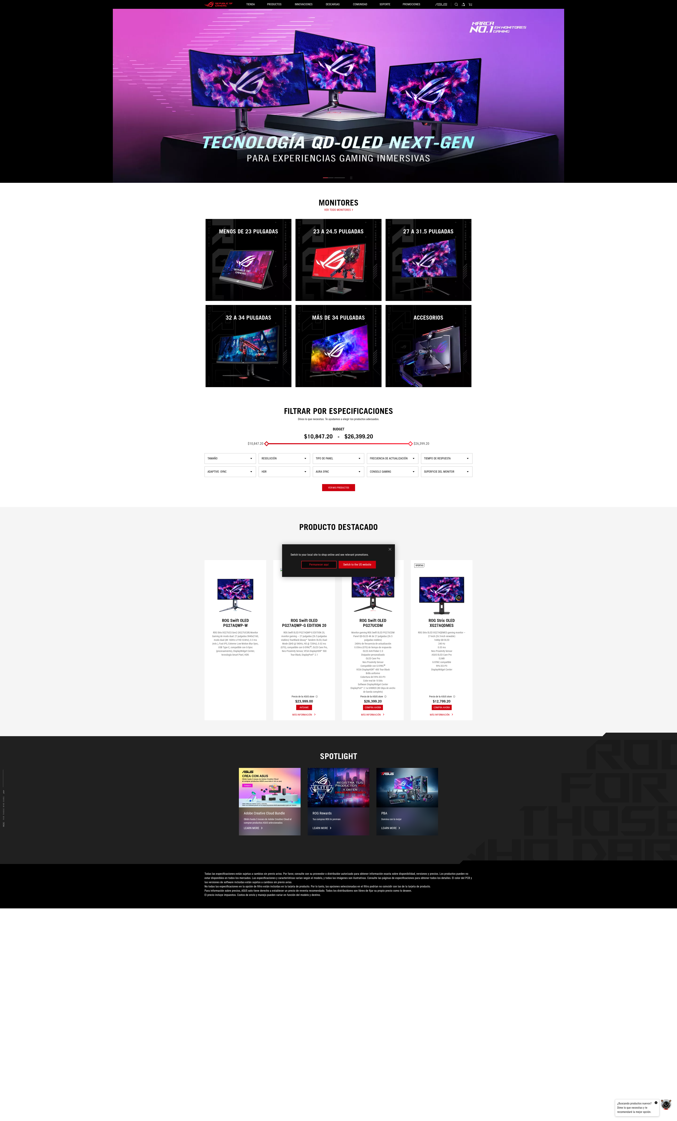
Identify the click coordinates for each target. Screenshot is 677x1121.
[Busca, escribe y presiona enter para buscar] (456, 4)
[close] (390, 549)
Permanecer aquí (319, 564)
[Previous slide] (118, 96)
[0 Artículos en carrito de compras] (470, 4)
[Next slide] (559, 96)
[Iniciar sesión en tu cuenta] (463, 4)
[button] (328, 178)
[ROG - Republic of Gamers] (219, 4)
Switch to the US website (357, 564)
